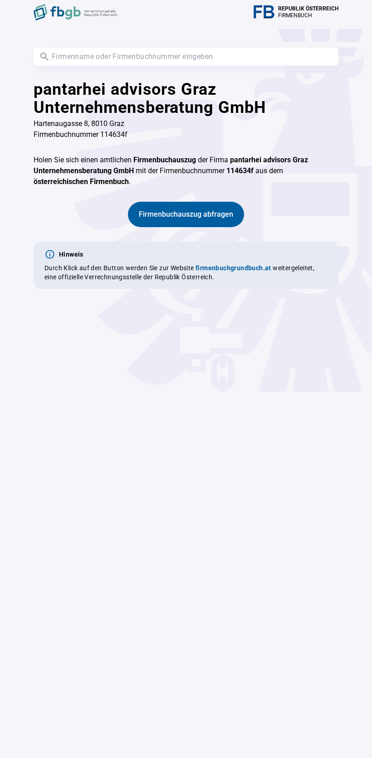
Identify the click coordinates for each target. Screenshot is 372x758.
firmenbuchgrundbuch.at (233, 268)
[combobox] (186, 57)
